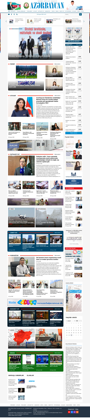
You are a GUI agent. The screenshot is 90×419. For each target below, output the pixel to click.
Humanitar (36, 405)
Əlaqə (76, 409)
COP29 (82, 11)
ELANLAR (74, 11)
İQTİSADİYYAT (41, 11)
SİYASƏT (35, 11)
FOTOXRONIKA (68, 11)
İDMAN (57, 11)
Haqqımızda (71, 409)
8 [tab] (19, 29)
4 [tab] (14, 29)
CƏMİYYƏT (61, 11)
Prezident (12, 405)
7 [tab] (18, 29)
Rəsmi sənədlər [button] (21, 11)
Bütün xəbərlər (57, 95)
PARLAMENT (29, 11)
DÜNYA (53, 11)
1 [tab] (10, 29)
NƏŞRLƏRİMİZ (69, 405)
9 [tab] (20, 29)
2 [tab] (11, 29)
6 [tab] (16, 29)
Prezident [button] (13, 11)
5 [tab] (15, 29)
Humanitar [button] (47, 11)
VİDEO (78, 11)
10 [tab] (22, 29)
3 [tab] (12, 29)
